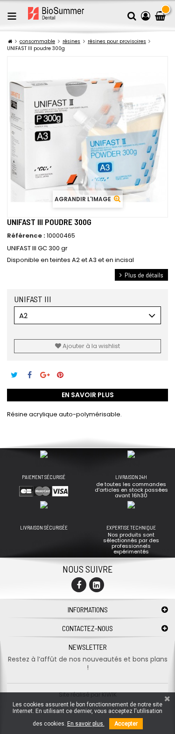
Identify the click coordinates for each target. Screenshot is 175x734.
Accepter (126, 723)
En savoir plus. (86, 723)
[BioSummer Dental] (56, 13)
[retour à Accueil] (10, 41)
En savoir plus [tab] (88, 395)
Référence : (26, 236)
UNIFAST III (34, 299)
